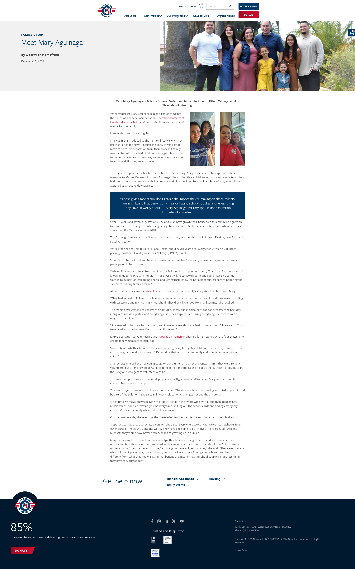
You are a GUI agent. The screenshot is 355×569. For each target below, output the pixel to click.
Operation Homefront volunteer (159, 291)
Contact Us (240, 521)
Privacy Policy (241, 549)
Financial (180, 478)
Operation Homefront (173, 336)
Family (176, 484)
